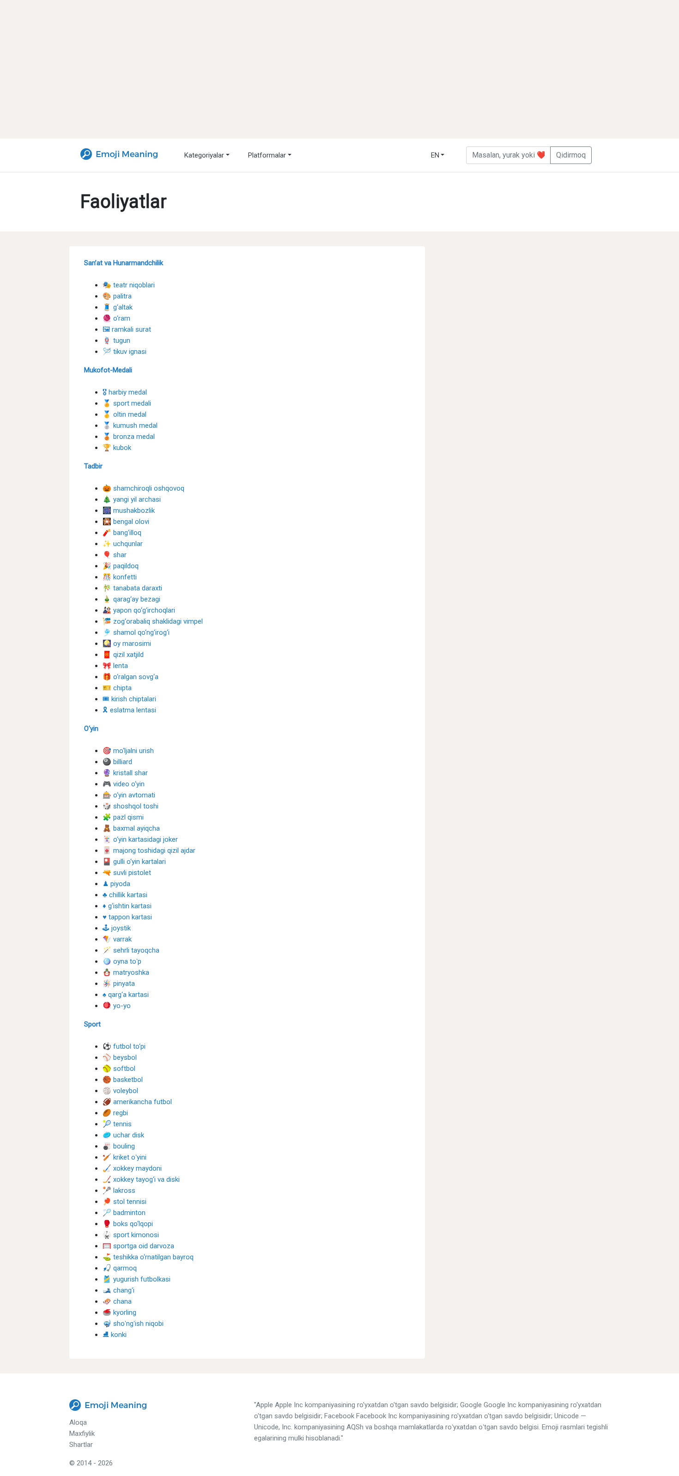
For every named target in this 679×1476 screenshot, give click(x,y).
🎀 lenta (115, 666)
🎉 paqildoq (121, 566)
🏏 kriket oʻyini (124, 1157)
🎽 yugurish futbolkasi (136, 1279)
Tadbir (93, 466)
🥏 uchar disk (123, 1135)
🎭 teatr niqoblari (129, 285)
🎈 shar (115, 555)
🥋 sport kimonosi (131, 1235)
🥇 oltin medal (124, 414)
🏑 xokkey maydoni (132, 1168)
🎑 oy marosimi (127, 643)
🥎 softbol (119, 1068)
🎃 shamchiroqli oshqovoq (143, 488)
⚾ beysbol (120, 1057)
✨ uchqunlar (123, 544)
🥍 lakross (119, 1190)
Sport (92, 1024)
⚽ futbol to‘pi (124, 1046)
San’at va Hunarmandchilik (123, 263)
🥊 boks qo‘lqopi (128, 1224)
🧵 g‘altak (118, 307)
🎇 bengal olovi (126, 521)
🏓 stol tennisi (124, 1201)
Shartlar (81, 1444)
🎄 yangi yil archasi (132, 499)
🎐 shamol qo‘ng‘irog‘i (136, 632)
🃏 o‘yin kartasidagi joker (140, 839)
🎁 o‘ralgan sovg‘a (130, 677)
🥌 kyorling (119, 1312)
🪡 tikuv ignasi (124, 351)
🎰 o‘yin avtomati (129, 795)
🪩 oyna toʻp (122, 961)
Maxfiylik (82, 1433)
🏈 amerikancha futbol (137, 1102)
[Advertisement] (339, 69)
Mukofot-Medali (108, 370)
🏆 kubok (117, 447)
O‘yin (91, 728)
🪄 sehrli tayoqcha (131, 950)
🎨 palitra (117, 296)
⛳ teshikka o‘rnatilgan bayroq (148, 1257)
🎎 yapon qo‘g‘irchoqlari (139, 610)
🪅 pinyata (119, 983)
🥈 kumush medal (130, 425)
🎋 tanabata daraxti (132, 588)
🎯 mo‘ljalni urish (128, 751)
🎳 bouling (119, 1146)
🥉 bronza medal (129, 436)
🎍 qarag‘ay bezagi (131, 599)
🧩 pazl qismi (123, 817)
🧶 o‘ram (116, 318)
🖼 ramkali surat (127, 329)
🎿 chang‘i (118, 1290)
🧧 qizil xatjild (123, 654)
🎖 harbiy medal (125, 392)
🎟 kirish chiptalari (129, 699)
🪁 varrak (117, 939)
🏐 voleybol (120, 1091)
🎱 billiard (117, 762)
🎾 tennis (117, 1124)
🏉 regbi (115, 1113)
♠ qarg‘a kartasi (126, 994)
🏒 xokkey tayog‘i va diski (141, 1179)
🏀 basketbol (123, 1079)
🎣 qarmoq (120, 1268)
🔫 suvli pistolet (127, 873)
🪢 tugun (116, 340)
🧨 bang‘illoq (122, 532)
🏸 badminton (124, 1213)
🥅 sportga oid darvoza (138, 1246)
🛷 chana (117, 1301)
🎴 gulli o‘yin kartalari (134, 861)
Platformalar (267, 155)
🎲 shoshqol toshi (130, 806)
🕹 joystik (117, 928)
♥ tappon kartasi (127, 917)
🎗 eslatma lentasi (129, 710)
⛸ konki (115, 1334)
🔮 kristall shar (125, 773)
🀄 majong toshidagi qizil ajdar (149, 850)
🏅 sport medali (127, 403)
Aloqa (78, 1422)
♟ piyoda (116, 884)
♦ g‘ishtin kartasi (127, 906)
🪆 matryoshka (126, 972)
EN (435, 155)
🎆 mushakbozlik (129, 510)
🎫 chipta (117, 688)
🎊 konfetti (120, 577)
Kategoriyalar (204, 155)
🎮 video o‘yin (124, 784)
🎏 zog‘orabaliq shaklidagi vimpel (153, 621)
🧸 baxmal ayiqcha (131, 828)
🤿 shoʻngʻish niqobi (133, 1323)
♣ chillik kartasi (125, 895)
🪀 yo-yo (117, 1006)
